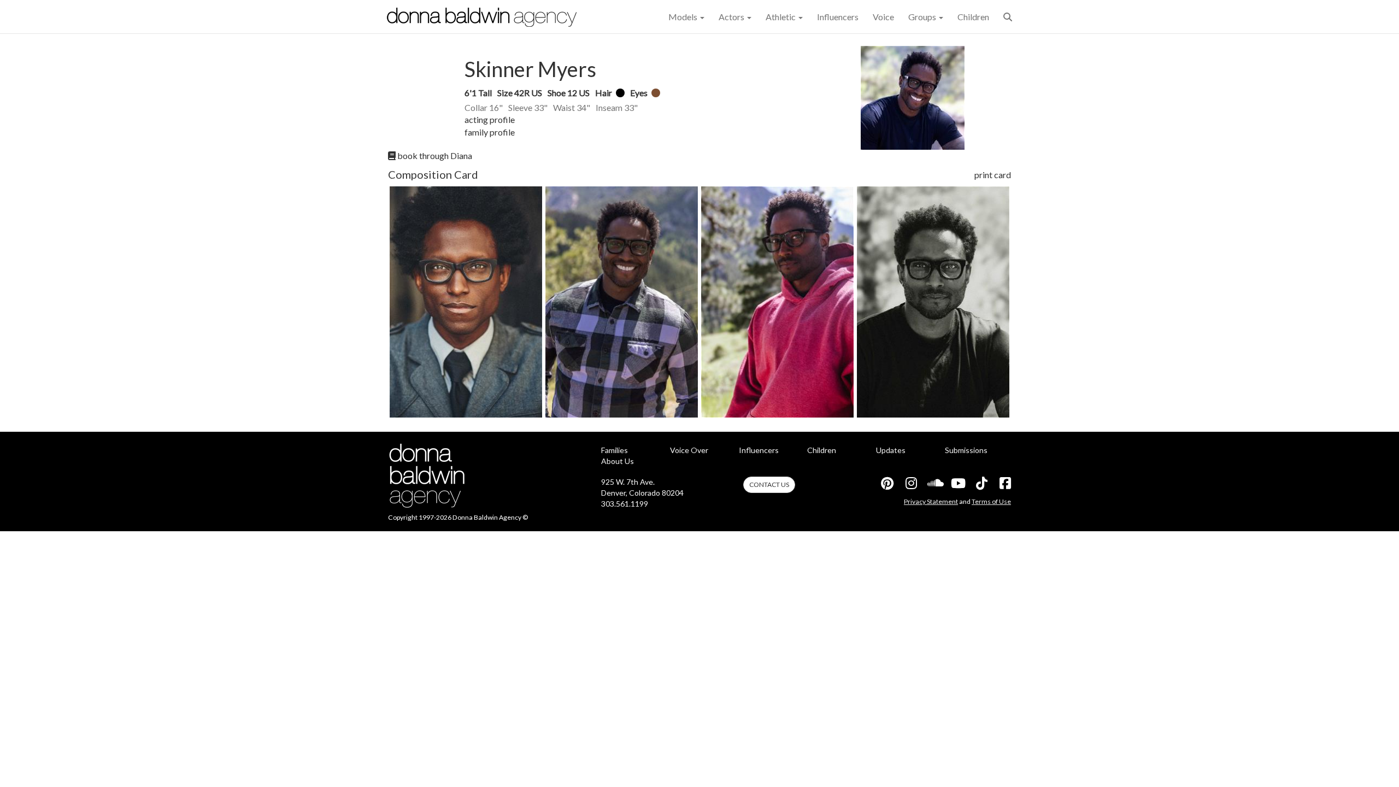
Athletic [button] (781, 16)
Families (614, 450)
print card (992, 174)
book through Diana (434, 155)
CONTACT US (769, 484)
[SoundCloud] (933, 483)
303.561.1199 (624, 503)
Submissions (966, 450)
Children (973, 16)
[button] (1007, 16)
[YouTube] (957, 483)
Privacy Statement (931, 501)
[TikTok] (980, 483)
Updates (891, 450)
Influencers (838, 16)
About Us (617, 461)
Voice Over (689, 450)
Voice (883, 16)
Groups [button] (923, 16)
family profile (490, 132)
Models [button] (683, 16)
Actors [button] (732, 16)
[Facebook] (1004, 483)
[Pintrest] (887, 483)
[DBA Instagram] (910, 483)
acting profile (490, 119)
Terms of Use (991, 501)
